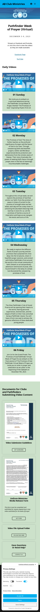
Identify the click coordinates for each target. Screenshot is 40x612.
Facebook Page (20, 54)
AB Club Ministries (13, 4)
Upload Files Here (18, 535)
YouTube (20, 59)
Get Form (19, 518)
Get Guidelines (18, 450)
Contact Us (19, 554)
